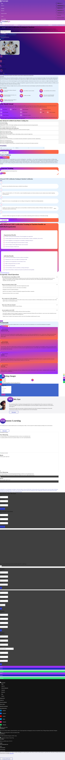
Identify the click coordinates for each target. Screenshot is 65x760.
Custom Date (2, 603)
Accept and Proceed (6, 758)
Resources (3, 692)
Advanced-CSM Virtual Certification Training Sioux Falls (27, 490)
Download (5, 157)
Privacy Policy (2, 704)
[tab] (29, 277)
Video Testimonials (4, 326)
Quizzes (2, 696)
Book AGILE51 (3, 19)
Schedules (10, 75)
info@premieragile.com (4, 744)
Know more (12, 753)
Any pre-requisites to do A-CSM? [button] (8, 310)
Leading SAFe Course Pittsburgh (5, 489)
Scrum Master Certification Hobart (17, 489)
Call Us (1, 666)
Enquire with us (4, 152)
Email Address (2, 499)
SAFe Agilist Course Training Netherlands (15, 491)
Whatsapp (1, 671)
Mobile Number (2, 503)
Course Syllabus (14, 75)
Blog (2, 694)
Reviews (5, 74)
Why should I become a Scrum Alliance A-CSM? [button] (11, 276)
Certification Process (26, 75)
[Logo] (29, 1)
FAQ (32, 75)
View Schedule (4, 33)
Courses (1, 646)
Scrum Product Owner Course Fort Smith (47, 489)
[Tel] (64, 378)
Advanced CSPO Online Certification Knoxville (31, 489)
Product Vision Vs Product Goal (12, 490)
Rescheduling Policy (3, 708)
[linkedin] (1, 376)
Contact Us (2, 700)
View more (14, 412)
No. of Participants (3, 654)
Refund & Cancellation (4, 706)
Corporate (2, 8)
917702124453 (2, 749)
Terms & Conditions (3, 702)
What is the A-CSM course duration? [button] (9, 304)
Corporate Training (20, 75)
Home (2, 3)
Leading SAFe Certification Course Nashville (45, 490)
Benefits (30, 75)
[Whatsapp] (64, 382)
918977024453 (2, 747)
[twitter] (1, 382)
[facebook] (1, 378)
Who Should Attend (6, 75)
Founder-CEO (2, 698)
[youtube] (31, 379)
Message (1, 582)
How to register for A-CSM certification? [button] (9, 298)
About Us (3, 686)
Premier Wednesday (4, 688)
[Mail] (64, 380)
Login (1, 23)
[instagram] (1, 384)
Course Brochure (12, 33)
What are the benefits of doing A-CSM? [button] (9, 284)
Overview (1, 75)
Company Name (3, 650)
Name (1, 495)
